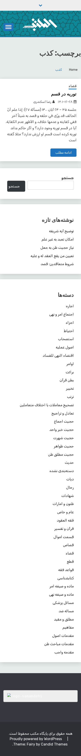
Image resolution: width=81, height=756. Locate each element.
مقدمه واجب (64, 652)
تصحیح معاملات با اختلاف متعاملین (47, 405)
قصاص (68, 545)
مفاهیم (68, 627)
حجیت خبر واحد (62, 429)
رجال (70, 487)
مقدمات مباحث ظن (59, 644)
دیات (70, 479)
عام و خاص (65, 512)
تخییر (70, 388)
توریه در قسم (63, 94)
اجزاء (70, 322)
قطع (70, 561)
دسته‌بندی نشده (62, 471)
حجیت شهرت (63, 438)
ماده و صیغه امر (62, 586)
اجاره (70, 306)
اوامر (70, 364)
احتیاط (69, 331)
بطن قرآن (67, 380)
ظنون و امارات (63, 504)
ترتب (70, 397)
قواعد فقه (66, 570)
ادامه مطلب (63, 153)
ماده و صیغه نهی (61, 594)
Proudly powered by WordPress (36, 739)
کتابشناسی (65, 578)
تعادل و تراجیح (63, 413)
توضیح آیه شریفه (61, 231)
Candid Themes (54, 744)
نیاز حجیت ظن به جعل (57, 247)
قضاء (72, 86)
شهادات (67, 496)
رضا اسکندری (42, 102)
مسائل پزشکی (63, 603)
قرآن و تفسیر (64, 528)
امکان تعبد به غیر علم (58, 239)
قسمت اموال (64, 537)
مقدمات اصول (63, 636)
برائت (70, 372)
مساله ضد (66, 611)
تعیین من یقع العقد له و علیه (52, 256)
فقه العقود (65, 520)
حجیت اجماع (64, 421)
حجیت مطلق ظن (61, 454)
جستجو (67, 178)
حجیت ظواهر (64, 446)
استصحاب (66, 339)
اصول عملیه (65, 347)
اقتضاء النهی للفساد (58, 355)
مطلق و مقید (64, 619)
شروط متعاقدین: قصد (57, 264)
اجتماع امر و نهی (61, 314)
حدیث (69, 462)
